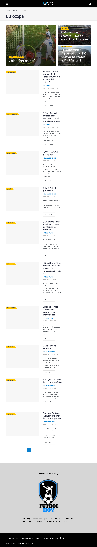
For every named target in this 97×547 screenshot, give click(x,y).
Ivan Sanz (14, 65)
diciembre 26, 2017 (50, 88)
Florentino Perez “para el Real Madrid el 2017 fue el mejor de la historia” (51, 76)
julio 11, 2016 (48, 388)
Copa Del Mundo (16, 56)
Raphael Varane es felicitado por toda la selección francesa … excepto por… (52, 268)
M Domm (47, 85)
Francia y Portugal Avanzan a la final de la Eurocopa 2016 (52, 416)
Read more (49, 106)
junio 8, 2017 (48, 279)
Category (15, 10)
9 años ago (66, 44)
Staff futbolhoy (49, 352)
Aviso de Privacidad (51, 538)
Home (8, 10)
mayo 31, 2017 (48, 321)
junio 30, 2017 (48, 161)
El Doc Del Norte (50, 158)
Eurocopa (23, 10)
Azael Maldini (48, 233)
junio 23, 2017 (48, 197)
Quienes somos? (12, 538)
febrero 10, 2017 (49, 354)
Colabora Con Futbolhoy (31, 538)
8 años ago (23, 65)
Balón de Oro (12, 114)
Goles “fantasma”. (22, 61)
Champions (11, 72)
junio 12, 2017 (48, 236)
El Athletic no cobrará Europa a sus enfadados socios (74, 36)
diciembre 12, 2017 (50, 127)
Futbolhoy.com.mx (26, 543)
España (64, 28)
